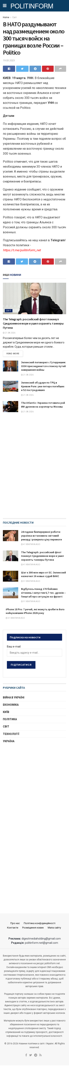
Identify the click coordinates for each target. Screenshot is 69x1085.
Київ (6, 712)
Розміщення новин (33, 927)
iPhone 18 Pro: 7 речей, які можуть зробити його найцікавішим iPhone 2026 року (35, 611)
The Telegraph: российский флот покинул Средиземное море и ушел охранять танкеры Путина (33, 323)
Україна (8, 741)
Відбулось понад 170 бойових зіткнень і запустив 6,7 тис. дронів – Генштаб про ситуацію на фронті (43, 592)
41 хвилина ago (31, 544)
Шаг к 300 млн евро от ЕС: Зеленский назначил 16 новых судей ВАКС (43, 574)
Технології (11, 733)
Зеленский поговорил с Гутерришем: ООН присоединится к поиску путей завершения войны (43, 366)
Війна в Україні (13, 697)
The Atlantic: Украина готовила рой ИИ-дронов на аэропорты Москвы (43, 404)
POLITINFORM (31, 5)
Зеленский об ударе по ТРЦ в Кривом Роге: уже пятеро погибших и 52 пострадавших (42, 386)
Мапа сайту (54, 927)
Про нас (15, 923)
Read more (13, 353)
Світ (14, 17)
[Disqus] (34, 469)
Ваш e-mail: (14, 646)
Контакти (12, 927)
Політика (10, 719)
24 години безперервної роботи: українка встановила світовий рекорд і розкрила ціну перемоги (41, 535)
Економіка (11, 704)
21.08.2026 (10, 333)
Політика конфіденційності (39, 923)
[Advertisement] (34, 785)
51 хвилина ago (31, 581)
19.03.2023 (9, 60)
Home (6, 17)
